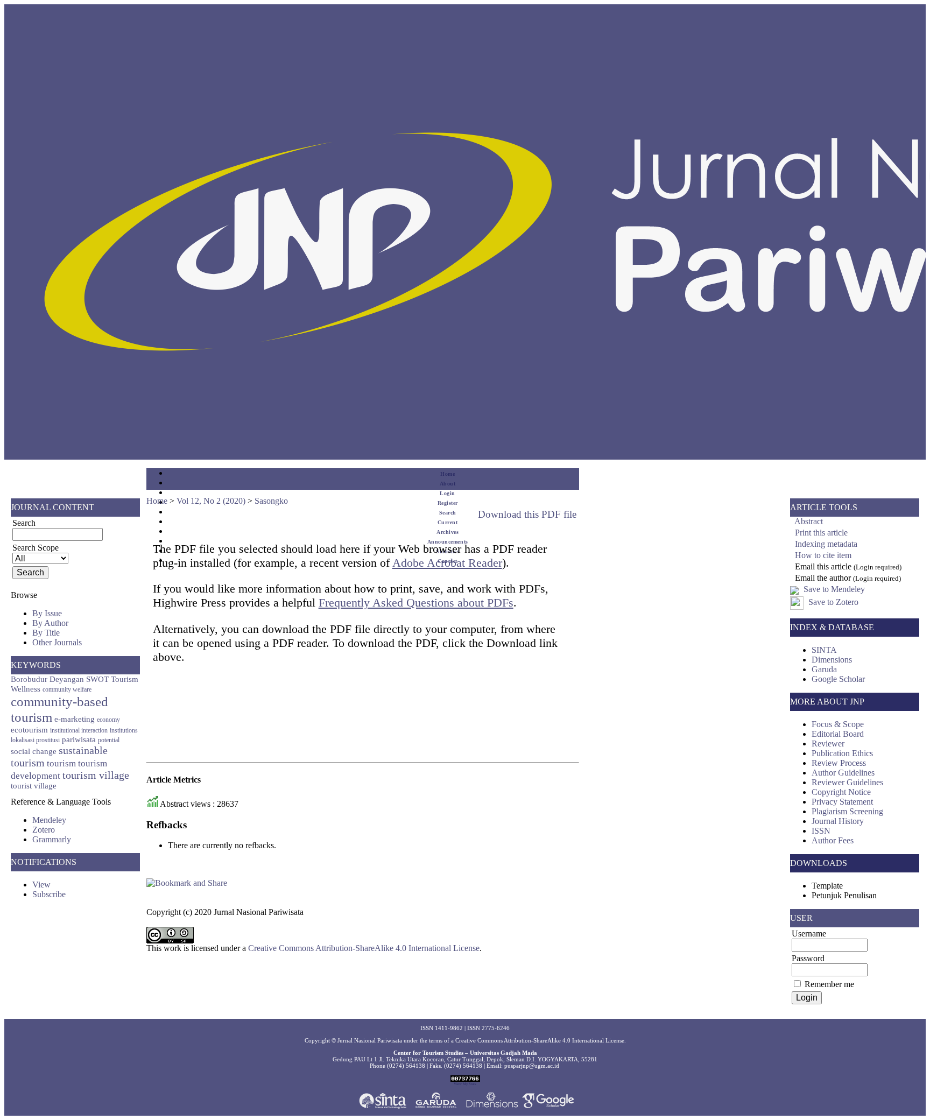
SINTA (824, 649)
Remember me (829, 984)
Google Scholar (838, 679)
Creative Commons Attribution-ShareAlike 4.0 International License (364, 948)
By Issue (47, 613)
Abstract (808, 521)
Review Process (839, 762)
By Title (46, 632)
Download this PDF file (527, 514)
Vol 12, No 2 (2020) (211, 500)
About (448, 484)
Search (447, 513)
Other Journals (57, 642)
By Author (50, 623)
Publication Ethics (842, 753)
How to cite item (823, 555)
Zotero (43, 829)
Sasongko (271, 500)
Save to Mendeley (834, 589)
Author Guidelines (843, 772)
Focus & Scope (838, 724)
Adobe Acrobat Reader (447, 562)
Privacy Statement (842, 801)
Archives (447, 532)
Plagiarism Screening (847, 811)
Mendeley (49, 820)
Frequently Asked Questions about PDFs (416, 602)
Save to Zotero (832, 602)
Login (447, 493)
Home (447, 474)
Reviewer (828, 743)
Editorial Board (838, 733)
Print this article (821, 532)
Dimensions (832, 659)
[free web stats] (465, 1079)
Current (448, 522)
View (41, 884)
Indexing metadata (826, 543)
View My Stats (465, 1084)
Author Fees (833, 840)
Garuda (824, 669)
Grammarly (51, 839)
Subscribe (49, 894)
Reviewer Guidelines (847, 782)
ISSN (821, 830)
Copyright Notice (841, 792)
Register (448, 503)
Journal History (838, 821)
